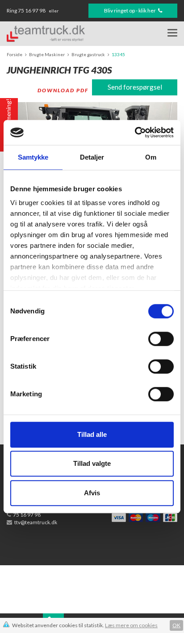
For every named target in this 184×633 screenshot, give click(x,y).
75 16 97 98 (32, 10)
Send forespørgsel (135, 87)
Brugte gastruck (88, 54)
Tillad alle (92, 434)
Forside (14, 54)
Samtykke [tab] (33, 157)
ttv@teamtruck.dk (35, 522)
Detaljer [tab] (92, 157)
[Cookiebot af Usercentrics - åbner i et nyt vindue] (135, 132)
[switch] (161, 339)
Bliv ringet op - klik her (130, 10)
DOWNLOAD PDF (63, 90)
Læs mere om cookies (131, 625)
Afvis (92, 493)
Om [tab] (150, 157)
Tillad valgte (92, 463)
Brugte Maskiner (47, 54)
